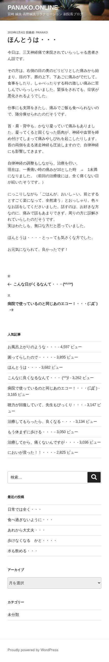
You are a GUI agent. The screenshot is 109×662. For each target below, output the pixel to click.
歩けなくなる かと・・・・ (32, 540)
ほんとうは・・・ (23, 367)
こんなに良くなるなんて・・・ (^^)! (38, 378)
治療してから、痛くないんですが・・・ (42, 442)
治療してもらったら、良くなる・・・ (40, 421)
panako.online (33, 7)
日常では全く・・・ (25, 509)
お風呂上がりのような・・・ (32, 347)
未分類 (13, 614)
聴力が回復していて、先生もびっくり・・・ (46, 405)
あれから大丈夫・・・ (27, 530)
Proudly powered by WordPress (33, 650)
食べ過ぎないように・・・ (30, 520)
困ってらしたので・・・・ (30, 357)
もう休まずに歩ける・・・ (30, 432)
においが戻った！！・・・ (30, 452)
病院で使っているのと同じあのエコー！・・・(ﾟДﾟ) (52, 388)
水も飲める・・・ (23, 551)
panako (42, 32)
